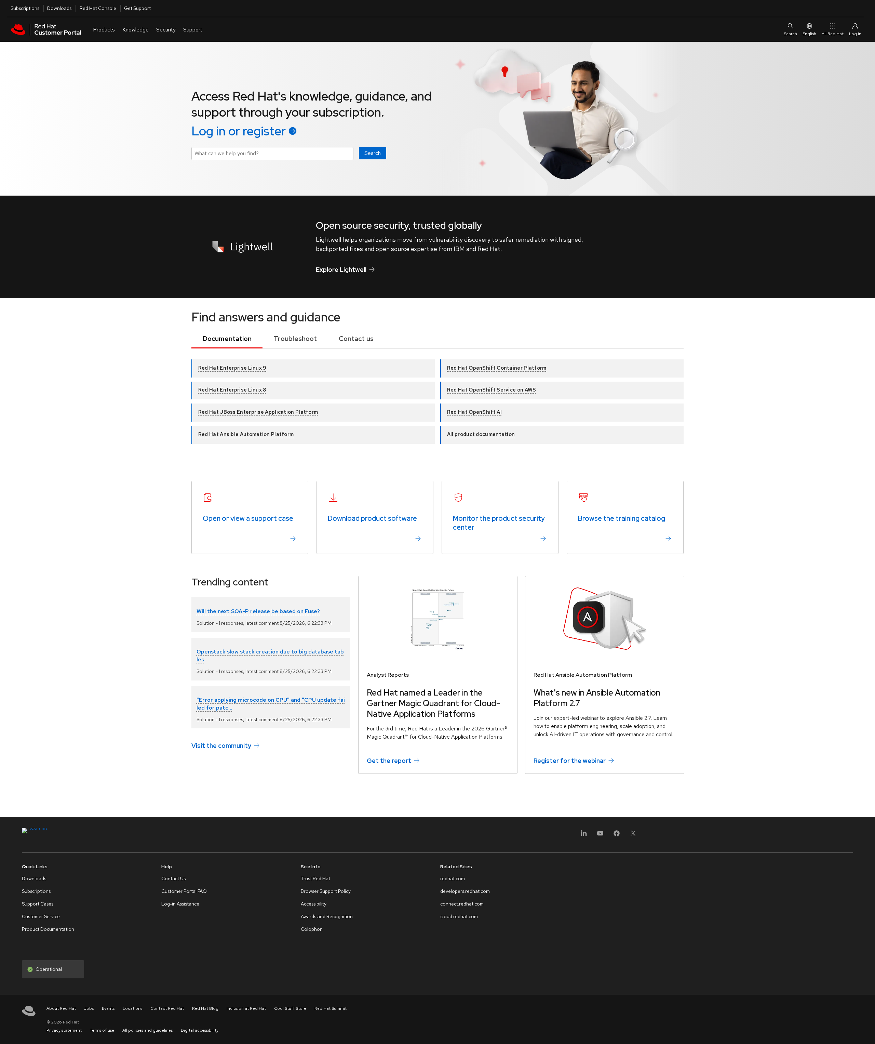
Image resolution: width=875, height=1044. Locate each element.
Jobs (89, 1008)
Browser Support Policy (326, 891)
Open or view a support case (248, 518)
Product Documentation (48, 929)
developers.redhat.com (465, 891)
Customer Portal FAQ (184, 891)
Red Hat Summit (330, 1008)
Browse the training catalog (621, 518)
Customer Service (41, 916)
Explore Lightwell (341, 270)
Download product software (372, 518)
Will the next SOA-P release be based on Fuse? (258, 611)
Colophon (312, 929)
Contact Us (173, 878)
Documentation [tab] (227, 338)
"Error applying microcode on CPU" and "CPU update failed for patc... (271, 703)
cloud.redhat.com (459, 916)
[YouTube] (600, 835)
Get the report (389, 761)
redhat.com (452, 878)
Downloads (59, 8)
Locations (132, 1008)
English (809, 34)
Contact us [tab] (356, 338)
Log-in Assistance (180, 904)
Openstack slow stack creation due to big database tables (270, 655)
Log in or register (238, 131)
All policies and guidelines (147, 1030)
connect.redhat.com (462, 904)
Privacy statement (64, 1030)
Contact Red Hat (167, 1008)
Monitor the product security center (499, 523)
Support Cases (37, 904)
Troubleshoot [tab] (295, 338)
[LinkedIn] (584, 835)
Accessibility (313, 904)
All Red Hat (833, 34)
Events (108, 1008)
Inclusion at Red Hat (246, 1008)
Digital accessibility (199, 1030)
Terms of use (102, 1030)
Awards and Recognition (327, 916)
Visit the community (221, 746)
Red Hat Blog (205, 1008)
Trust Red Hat (315, 878)
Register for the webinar (570, 761)
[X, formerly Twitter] (633, 835)
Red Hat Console (98, 8)
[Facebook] (616, 835)
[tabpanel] (437, 397)
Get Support (137, 8)
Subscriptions (25, 8)
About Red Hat (61, 1008)
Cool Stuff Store (290, 1008)
